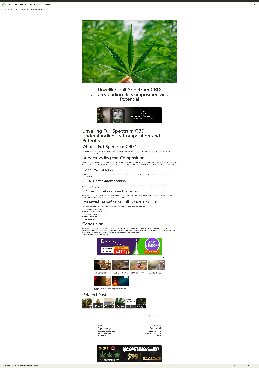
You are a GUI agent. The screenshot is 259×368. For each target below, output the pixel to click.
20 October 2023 (125, 86)
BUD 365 (36, 366)
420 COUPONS (21, 366)
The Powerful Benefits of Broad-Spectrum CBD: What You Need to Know (153, 332)
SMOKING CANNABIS (10, 366)
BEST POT (30, 366)
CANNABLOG (9, 9)
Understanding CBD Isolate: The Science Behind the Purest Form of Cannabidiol (106, 332)
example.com (104, 235)
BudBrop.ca (241, 365)
